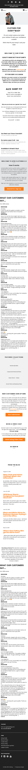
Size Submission (14, 414)
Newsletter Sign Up (14, 189)
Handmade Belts (14, 365)
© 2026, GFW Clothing (8, 767)
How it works (14, 165)
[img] (14, 207)
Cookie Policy (4, 742)
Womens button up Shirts (7, 745)
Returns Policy (4, 740)
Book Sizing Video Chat (14, 439)
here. (18, 410)
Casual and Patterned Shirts (14, 371)
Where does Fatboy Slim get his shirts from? (13, 532)
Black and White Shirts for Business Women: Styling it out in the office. (14, 514)
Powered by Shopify (19, 767)
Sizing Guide (4, 738)
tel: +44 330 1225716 (6, 728)
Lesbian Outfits (5, 747)
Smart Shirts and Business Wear (14, 384)
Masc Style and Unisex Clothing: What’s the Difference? (12, 476)
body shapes (21, 69)
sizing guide (14, 409)
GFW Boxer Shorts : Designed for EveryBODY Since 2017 (13, 496)
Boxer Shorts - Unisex (14, 378)
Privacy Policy (4, 743)
